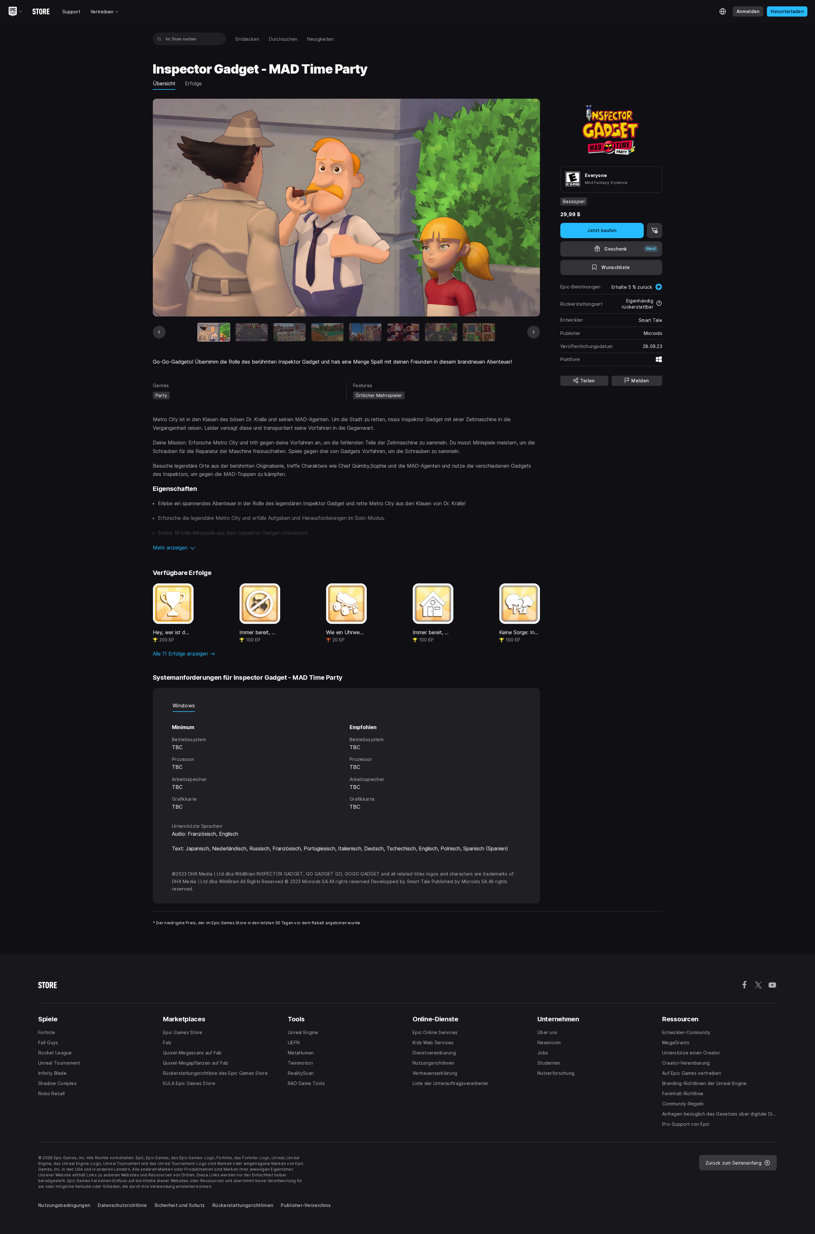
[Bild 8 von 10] (479, 332)
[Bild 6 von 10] (403, 332)
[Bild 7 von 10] (441, 332)
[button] (346, 547)
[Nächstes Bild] (533, 332)
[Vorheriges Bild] (159, 332)
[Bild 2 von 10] (251, 332)
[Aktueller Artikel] (213, 332)
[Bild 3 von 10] (289, 332)
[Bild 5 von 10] (365, 332)
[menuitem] (247, 39)
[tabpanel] (346, 761)
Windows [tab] (184, 705)
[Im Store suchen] (159, 38)
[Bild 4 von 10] (327, 332)
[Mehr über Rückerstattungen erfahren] (659, 304)
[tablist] (346, 705)
